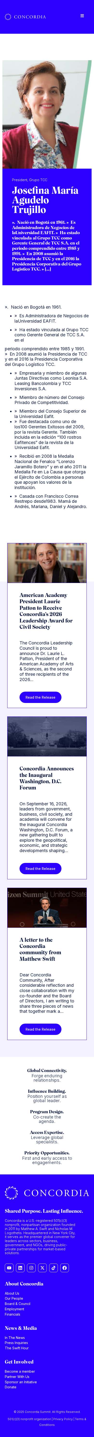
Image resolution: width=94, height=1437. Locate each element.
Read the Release (40, 697)
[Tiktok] (53, 1268)
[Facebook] (64, 1268)
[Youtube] (9, 1268)
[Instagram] (31, 1268)
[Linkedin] (20, 1268)
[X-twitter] (42, 1268)
